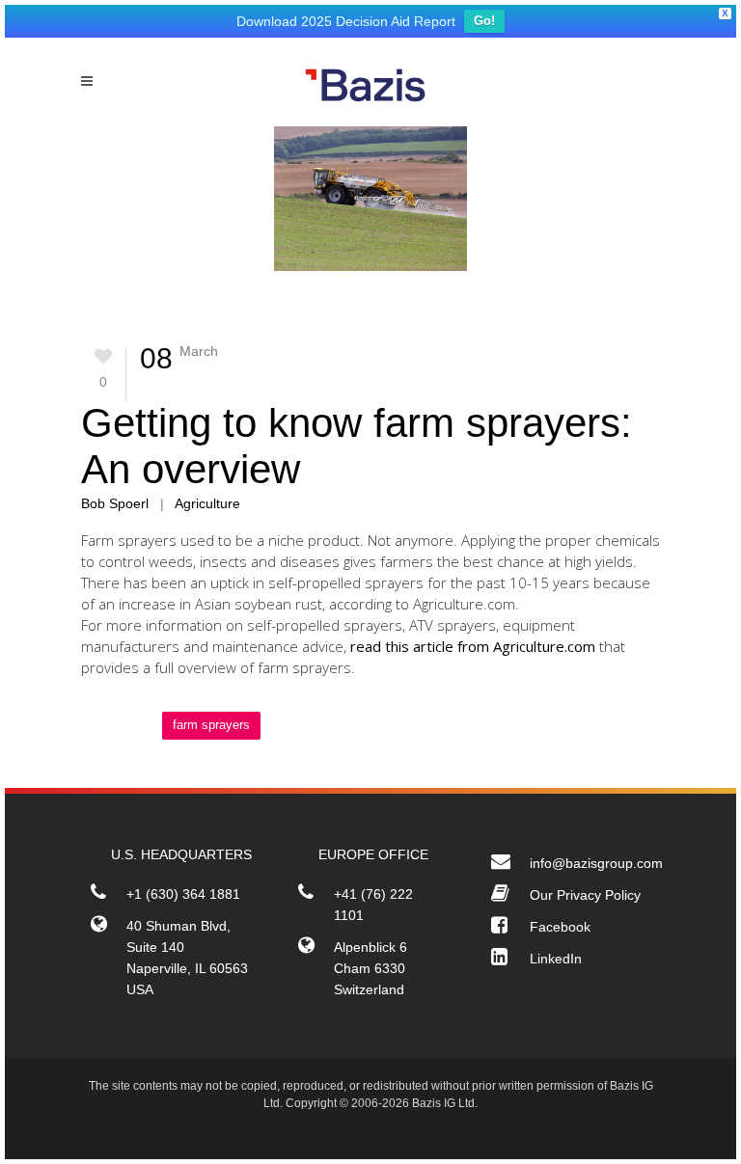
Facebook (560, 926)
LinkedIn (556, 958)
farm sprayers (211, 724)
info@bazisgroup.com (596, 863)
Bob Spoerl (115, 503)
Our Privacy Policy (585, 895)
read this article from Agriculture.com (472, 646)
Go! (484, 21)
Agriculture (207, 503)
